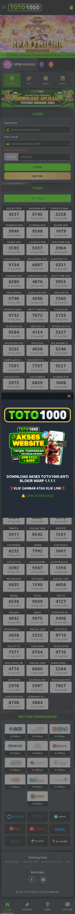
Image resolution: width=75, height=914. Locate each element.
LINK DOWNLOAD (40, 496)
